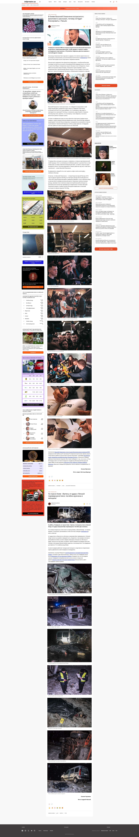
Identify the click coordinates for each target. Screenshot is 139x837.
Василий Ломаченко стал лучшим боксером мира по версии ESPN (72, 452)
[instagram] (25, 830)
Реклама (93, 1)
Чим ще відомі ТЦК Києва (33, 143)
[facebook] (22, 830)
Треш (75, 1)
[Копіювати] (90, 26)
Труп (66, 813)
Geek (110, 830)
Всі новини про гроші (33, 226)
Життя (55, 1)
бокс (63, 485)
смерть (61, 813)
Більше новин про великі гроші (33, 442)
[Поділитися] (87, 26)
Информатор (83, 57)
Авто (116, 830)
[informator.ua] (30, 1)
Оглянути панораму (33, 81)
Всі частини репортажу (33, 513)
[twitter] (28, 830)
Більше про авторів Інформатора (106, 188)
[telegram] (31, 830)
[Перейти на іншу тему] (113, 1)
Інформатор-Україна (104, 830)
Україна (50, 1)
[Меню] (40, 1)
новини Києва (51, 485)
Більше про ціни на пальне (33, 404)
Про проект (87, 1)
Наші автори (45, 830)
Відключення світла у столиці (72, 8)
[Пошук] (116, 1)
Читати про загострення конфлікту (33, 115)
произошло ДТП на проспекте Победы (61, 556)
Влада (60, 1)
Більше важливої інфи (106, 249)
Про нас (40, 830)
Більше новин (106, 85)
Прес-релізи (80, 1)
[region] (33, 260)
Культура (65, 1)
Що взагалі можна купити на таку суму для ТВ (33, 192)
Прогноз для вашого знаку (33, 287)
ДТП (57, 813)
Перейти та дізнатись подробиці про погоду (33, 262)
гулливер (58, 485)
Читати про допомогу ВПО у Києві (33, 171)
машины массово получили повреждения (63, 559)
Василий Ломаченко (70, 485)
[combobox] (40, 257)
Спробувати (33, 352)
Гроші (70, 1)
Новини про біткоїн (33, 476)
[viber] (34, 830)
